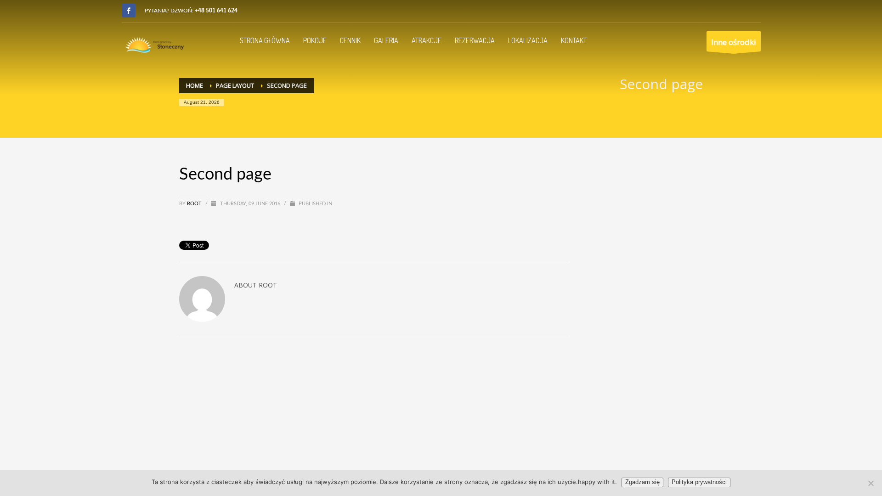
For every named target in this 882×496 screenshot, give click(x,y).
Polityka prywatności (699, 482)
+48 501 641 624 (216, 10)
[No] (870, 483)
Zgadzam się (642, 482)
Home (194, 85)
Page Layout (235, 85)
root (195, 203)
